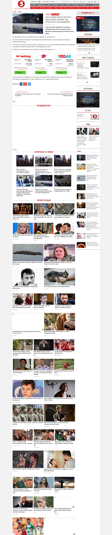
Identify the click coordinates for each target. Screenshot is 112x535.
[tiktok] (77, 1)
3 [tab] (89, 53)
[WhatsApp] (83, 1)
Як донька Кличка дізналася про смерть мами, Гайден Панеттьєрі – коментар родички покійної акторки (92, 168)
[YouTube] (95, 1)
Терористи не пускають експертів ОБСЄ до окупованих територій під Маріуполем (43, 191)
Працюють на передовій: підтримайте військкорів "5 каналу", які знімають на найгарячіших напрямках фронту (83, 68)
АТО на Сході (55, 14)
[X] (86, 1)
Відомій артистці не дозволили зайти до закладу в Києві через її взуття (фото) (92, 196)
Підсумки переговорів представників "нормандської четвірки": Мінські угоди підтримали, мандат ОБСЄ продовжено (24, 192)
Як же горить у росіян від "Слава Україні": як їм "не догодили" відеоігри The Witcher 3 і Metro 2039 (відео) (92, 205)
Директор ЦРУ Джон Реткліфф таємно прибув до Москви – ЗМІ (92, 178)
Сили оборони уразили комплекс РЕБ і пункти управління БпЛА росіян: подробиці (88, 46)
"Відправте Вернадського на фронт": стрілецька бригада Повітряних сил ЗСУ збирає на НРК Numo (82, 78)
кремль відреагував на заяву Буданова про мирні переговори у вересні (92, 157)
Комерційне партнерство (80, 115)
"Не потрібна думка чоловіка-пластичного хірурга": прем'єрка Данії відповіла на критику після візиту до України (92, 225)
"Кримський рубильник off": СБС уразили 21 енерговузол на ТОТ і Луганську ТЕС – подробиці (87, 50)
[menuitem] (33, 5)
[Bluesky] (92, 1)
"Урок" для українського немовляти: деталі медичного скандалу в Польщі (92, 236)
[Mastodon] (89, 1)
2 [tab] (93, 31)
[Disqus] (44, 129)
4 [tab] (91, 53)
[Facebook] (71, 1)
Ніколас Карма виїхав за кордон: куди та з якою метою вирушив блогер (92, 215)
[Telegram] (80, 1)
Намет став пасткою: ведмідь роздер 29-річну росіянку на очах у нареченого (92, 187)
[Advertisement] (44, 63)
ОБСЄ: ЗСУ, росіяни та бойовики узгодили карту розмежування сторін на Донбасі (62, 171)
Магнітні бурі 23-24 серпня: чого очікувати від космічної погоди (92, 244)
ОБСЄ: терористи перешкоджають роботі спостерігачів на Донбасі (23, 171)
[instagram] (74, 1)
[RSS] (98, 1)
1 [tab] (82, 31)
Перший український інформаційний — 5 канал (21, 5)
